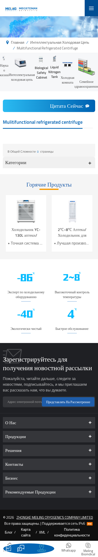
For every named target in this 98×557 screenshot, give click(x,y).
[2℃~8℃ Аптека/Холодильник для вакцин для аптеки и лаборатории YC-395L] (72, 211)
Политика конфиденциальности (72, 532)
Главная (17, 42)
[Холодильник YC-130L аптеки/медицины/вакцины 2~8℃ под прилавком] (26, 211)
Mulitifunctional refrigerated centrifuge (47, 48)
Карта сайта (25, 532)
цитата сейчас (66, 106)
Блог (8, 532)
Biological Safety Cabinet (41, 72)
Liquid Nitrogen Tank (54, 71)
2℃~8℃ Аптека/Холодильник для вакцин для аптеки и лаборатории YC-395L (72, 232)
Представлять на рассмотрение (68, 401)
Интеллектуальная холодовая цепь (59, 42)
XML (42, 532)
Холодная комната (67, 80)
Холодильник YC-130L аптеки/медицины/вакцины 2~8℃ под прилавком (26, 232)
